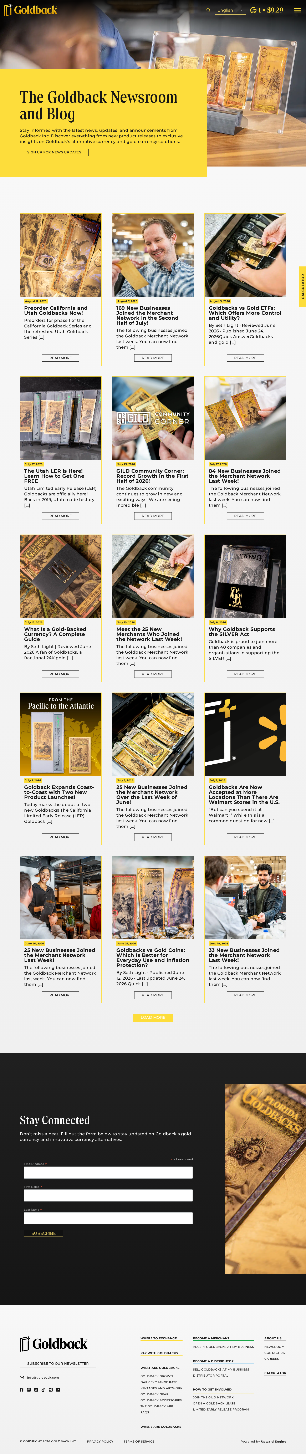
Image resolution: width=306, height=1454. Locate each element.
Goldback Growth (158, 1376)
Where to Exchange (159, 1338)
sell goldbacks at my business (221, 1369)
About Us (272, 1338)
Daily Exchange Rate (159, 1382)
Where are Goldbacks (161, 1427)
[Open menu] (298, 10)
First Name (33, 1187)
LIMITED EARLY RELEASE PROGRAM (221, 1409)
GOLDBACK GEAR (155, 1394)
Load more (153, 1017)
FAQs (145, 1412)
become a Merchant (211, 1338)
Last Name (33, 1210)
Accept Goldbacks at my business (223, 1347)
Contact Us (274, 1353)
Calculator (275, 1373)
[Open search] (208, 10)
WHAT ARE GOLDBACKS (160, 1368)
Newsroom (274, 1347)
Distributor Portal (210, 1375)
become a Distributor (213, 1361)
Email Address (35, 1164)
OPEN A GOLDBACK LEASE (214, 1403)
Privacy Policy (100, 1441)
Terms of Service (139, 1441)
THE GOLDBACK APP (157, 1406)
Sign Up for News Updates (54, 152)
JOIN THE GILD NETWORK (213, 1397)
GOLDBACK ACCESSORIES (161, 1400)
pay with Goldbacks (159, 1353)
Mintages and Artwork (162, 1388)
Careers (271, 1359)
